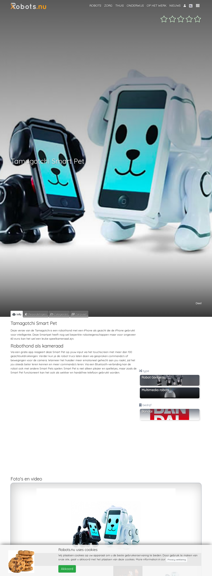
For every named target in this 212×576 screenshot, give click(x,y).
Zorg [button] (108, 5)
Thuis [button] (119, 5)
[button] (197, 5)
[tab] (17, 314)
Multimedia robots (155, 390)
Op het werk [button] (157, 5)
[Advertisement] (169, 343)
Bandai (147, 411)
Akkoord (67, 569)
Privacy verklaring (177, 559)
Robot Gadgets (153, 377)
